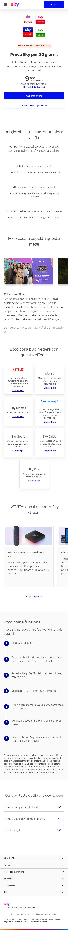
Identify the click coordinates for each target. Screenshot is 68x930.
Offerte (54, 4)
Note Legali (15, 914)
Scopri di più (18, 390)
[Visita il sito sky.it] (15, 4)
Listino (6, 914)
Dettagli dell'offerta (33, 87)
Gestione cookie (27, 914)
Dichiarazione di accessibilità (45, 914)
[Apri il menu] (5, 4)
